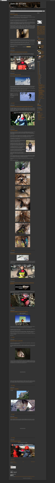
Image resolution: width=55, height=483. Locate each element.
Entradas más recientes (12, 461)
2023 (38, 65)
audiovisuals (41, 29)
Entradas (12, 466)
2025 (38, 63)
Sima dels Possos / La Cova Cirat (16, 340)
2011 (38, 101)
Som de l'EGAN (18, 3)
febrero (39, 83)
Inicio (23, 461)
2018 (38, 69)
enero (39, 99)
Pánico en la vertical (14, 14)
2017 (38, 70)
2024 (38, 64)
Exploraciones (41, 33)
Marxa (42, 30)
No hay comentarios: (13, 48)
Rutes (37, 33)
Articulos (40, 31)
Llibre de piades (39, 50)
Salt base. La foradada (14, 388)
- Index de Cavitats (40, 116)
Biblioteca (44, 31)
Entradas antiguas (33, 461)
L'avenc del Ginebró (13, 130)
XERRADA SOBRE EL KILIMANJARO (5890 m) (19, 311)
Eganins (42, 31)
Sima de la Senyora (13, 417)
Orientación (44, 33)
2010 (38, 102)
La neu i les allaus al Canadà (15, 74)
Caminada (40, 28)
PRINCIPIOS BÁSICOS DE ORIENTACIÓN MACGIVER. (20, 253)
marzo (39, 82)
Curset (44, 28)
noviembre (39, 75)
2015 (38, 72)
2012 (38, 100)
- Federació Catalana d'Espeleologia (40, 115)
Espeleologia (13, 308)
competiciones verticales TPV (41, 55)
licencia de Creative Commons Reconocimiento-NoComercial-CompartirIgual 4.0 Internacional (24, 476)
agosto (39, 78)
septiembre (39, 77)
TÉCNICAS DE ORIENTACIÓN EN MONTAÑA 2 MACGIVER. (21, 106)
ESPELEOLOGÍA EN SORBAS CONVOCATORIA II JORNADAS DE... (41, 92)
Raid (40, 27)
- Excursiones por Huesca (40, 114)
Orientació (13, 71)
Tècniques (42, 28)
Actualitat (43, 26)
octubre (39, 76)
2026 (38, 62)
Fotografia (44, 29)
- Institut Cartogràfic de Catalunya (41, 117)
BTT (37, 30)
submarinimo (38, 35)
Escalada (40, 30)
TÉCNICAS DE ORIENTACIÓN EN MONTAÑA (18, 52)
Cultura (39, 33)
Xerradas (13, 103)
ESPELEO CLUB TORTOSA (41, 45)
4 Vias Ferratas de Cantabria (15, 441)
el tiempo (39, 105)
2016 (38, 71)
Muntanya (38, 27)
